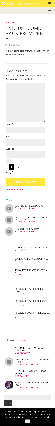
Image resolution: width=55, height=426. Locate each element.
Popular (10, 340)
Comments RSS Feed (16, 189)
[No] (51, 417)
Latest (23, 340)
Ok (27, 421)
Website (10, 149)
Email (9, 136)
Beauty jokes (12, 23)
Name (9, 124)
